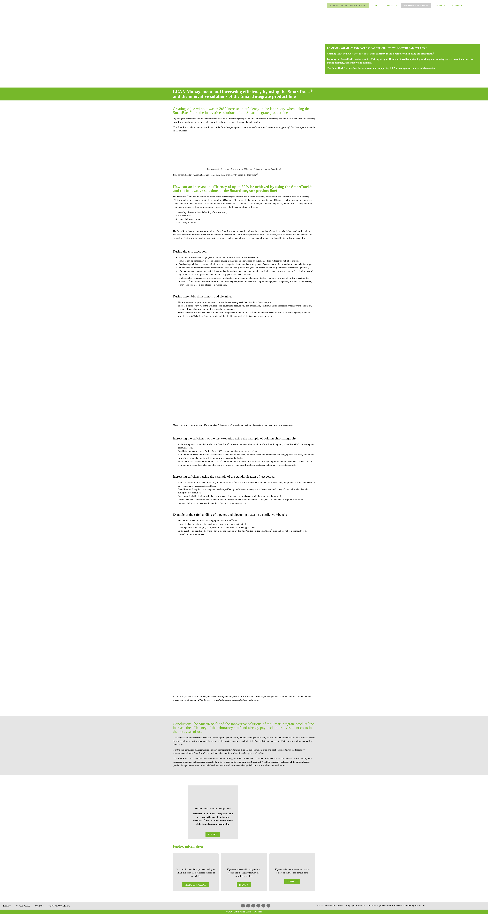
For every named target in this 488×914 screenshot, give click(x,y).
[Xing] (258, 906)
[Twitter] (263, 906)
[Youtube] (253, 906)
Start (375, 5)
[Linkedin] (243, 906)
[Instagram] (268, 906)
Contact (457, 5)
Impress (7, 906)
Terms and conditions (59, 906)
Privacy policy (23, 906)
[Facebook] (248, 906)
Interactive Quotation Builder (347, 5)
